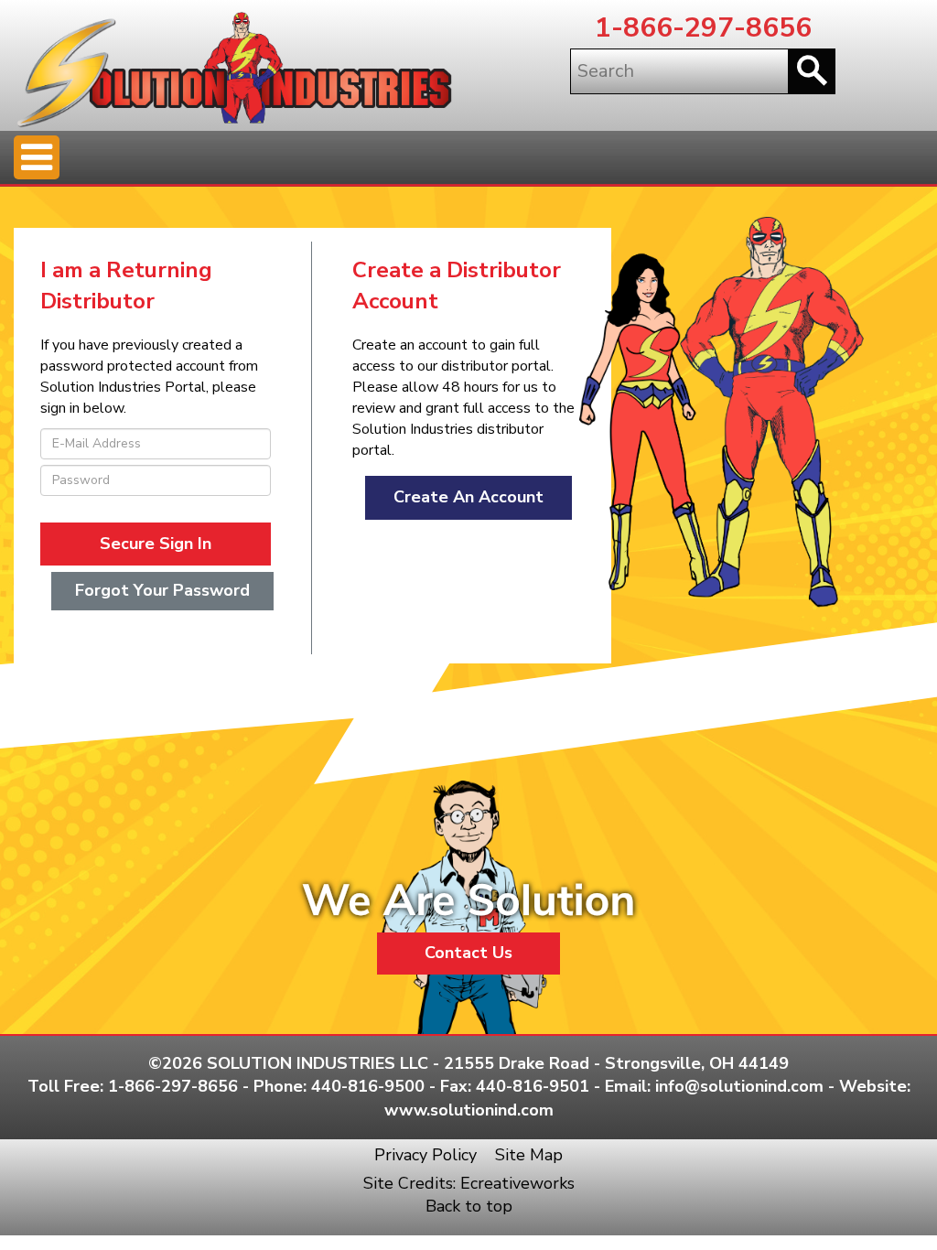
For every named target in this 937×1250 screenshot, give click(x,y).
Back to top (468, 1206)
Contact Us (468, 953)
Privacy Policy (425, 1155)
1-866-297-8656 (703, 28)
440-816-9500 (368, 1086)
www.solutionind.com (469, 1110)
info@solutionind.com (739, 1086)
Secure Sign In (155, 544)
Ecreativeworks (517, 1183)
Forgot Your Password (162, 590)
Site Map (529, 1155)
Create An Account (468, 497)
